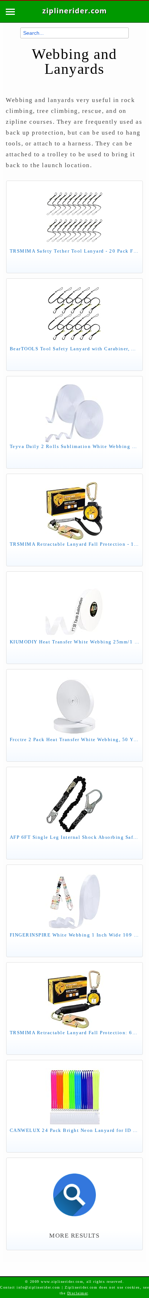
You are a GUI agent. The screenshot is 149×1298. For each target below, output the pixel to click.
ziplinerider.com (74, 11)
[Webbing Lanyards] (74, 1191)
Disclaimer (77, 1293)
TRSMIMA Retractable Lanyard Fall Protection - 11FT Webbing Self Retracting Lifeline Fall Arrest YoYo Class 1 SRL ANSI (74, 544)
